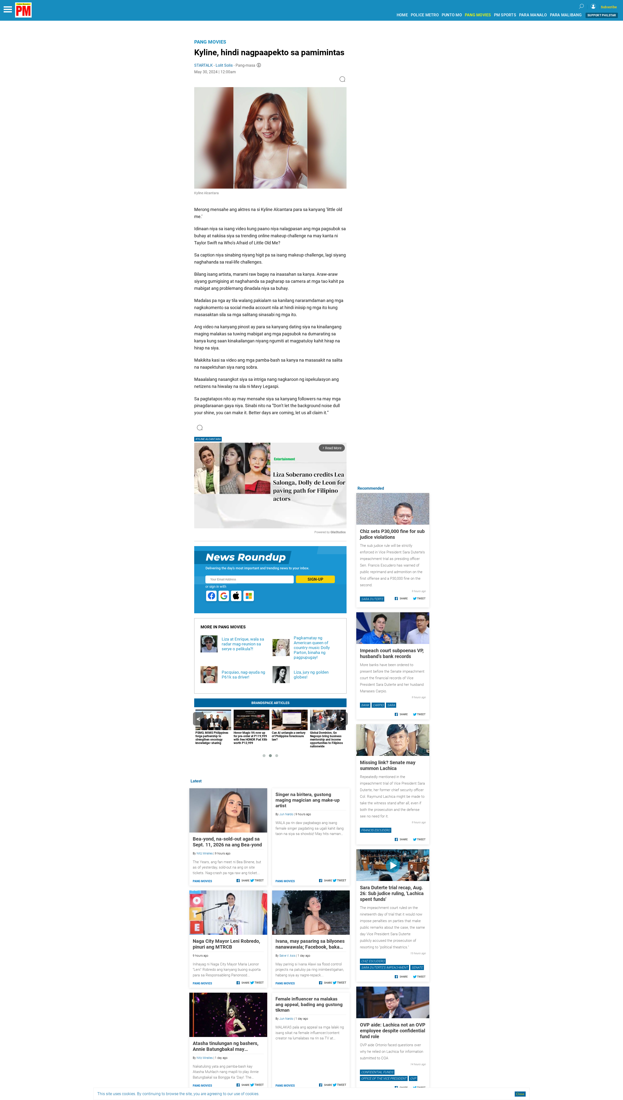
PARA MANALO (533, 15)
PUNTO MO (452, 15)
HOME (402, 15)
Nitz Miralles (205, 853)
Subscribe (609, 7)
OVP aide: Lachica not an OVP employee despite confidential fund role (392, 1030)
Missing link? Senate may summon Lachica (387, 765)
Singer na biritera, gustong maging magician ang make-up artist (307, 800)
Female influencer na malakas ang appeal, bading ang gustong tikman (309, 1004)
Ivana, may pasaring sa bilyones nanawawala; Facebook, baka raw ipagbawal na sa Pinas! (310, 944)
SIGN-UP (315, 579)
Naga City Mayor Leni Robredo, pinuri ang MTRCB (226, 944)
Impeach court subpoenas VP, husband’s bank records (392, 653)
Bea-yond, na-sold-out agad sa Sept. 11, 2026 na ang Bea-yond (227, 842)
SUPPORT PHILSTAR (601, 15)
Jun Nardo (286, 814)
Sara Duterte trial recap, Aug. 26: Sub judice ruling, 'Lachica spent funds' (392, 893)
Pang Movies (210, 42)
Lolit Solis (224, 65)
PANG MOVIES (478, 15)
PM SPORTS (505, 15)
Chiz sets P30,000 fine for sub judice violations (392, 534)
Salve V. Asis (287, 955)
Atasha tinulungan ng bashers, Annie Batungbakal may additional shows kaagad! (225, 1046)
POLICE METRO (425, 15)
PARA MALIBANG (566, 15)
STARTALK (203, 65)
